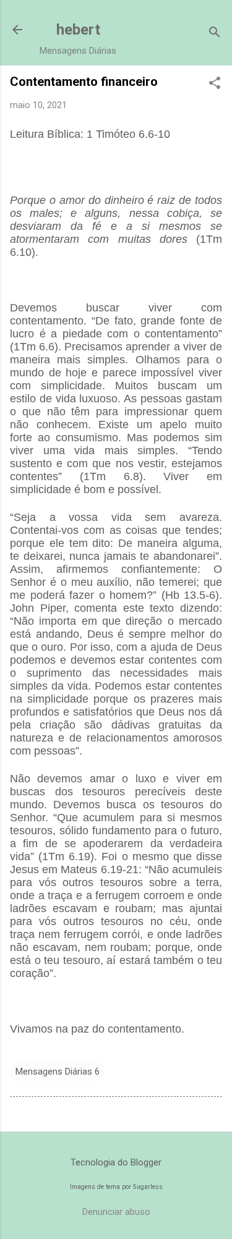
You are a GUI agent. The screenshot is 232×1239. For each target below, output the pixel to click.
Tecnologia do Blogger (116, 1162)
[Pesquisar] (214, 34)
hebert (78, 29)
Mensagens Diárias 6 (57, 1071)
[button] (214, 84)
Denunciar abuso (116, 1211)
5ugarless (148, 1187)
